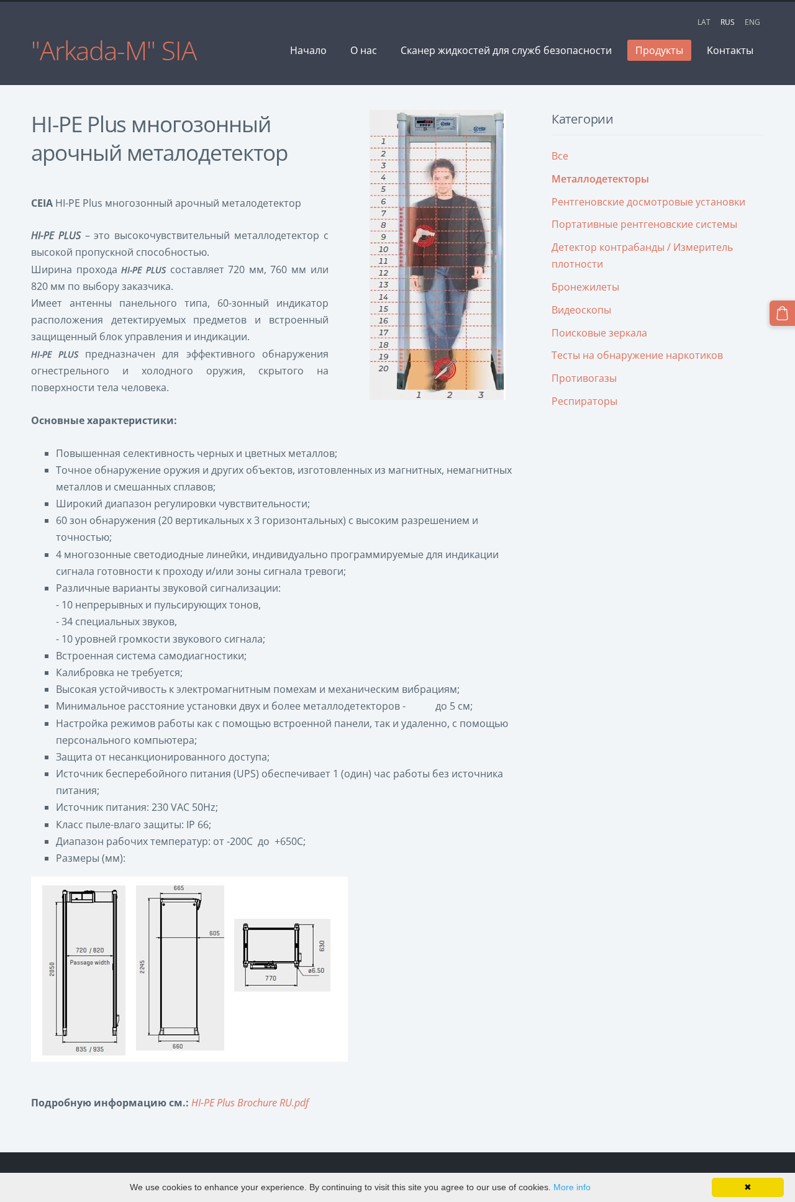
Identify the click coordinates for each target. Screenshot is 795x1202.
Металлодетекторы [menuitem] (600, 179)
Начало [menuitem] (308, 50)
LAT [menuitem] (704, 22)
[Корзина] (782, 313)
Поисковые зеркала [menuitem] (599, 333)
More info (572, 1187)
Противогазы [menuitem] (584, 378)
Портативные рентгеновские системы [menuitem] (644, 224)
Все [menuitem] (560, 156)
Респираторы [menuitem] (584, 401)
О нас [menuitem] (363, 50)
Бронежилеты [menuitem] (585, 287)
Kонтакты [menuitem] (730, 50)
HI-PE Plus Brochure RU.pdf (250, 1102)
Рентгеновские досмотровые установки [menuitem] (648, 202)
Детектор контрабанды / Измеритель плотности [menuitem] (642, 255)
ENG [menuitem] (752, 22)
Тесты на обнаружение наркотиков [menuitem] (637, 355)
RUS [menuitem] (727, 22)
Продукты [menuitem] (659, 50)
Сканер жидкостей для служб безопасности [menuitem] (506, 50)
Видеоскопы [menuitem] (581, 310)
